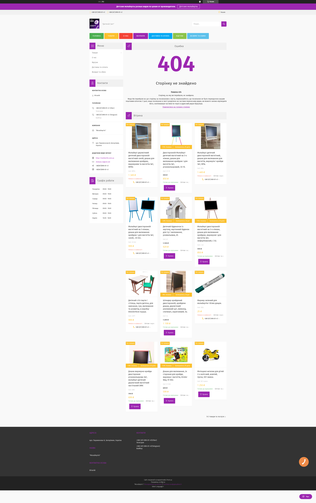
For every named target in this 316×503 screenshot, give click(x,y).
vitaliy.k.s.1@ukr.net (103, 162)
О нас (125, 36)
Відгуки (179, 36)
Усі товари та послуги (215, 417)
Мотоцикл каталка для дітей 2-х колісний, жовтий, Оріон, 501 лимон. (210, 374)
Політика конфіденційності (172, 484)
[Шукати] (224, 24)
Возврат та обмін (198, 36)
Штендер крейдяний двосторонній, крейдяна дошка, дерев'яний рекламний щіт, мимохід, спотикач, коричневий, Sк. (175, 306)
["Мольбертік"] (94, 28)
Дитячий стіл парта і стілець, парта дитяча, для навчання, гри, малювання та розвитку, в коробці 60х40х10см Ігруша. (140, 306)
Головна (97, 36)
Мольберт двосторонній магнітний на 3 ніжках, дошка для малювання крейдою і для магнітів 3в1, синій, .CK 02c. (141, 232)
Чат (307, 497)
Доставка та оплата (160, 36)
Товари (111, 36)
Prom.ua (169, 480)
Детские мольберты (188, 7)
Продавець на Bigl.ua (158, 482)
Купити (170, 188)
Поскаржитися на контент (153, 484)
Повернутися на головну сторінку (176, 107)
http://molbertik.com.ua (105, 158)
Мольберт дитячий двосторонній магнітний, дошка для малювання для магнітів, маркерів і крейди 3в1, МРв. (210, 158)
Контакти (140, 36)
